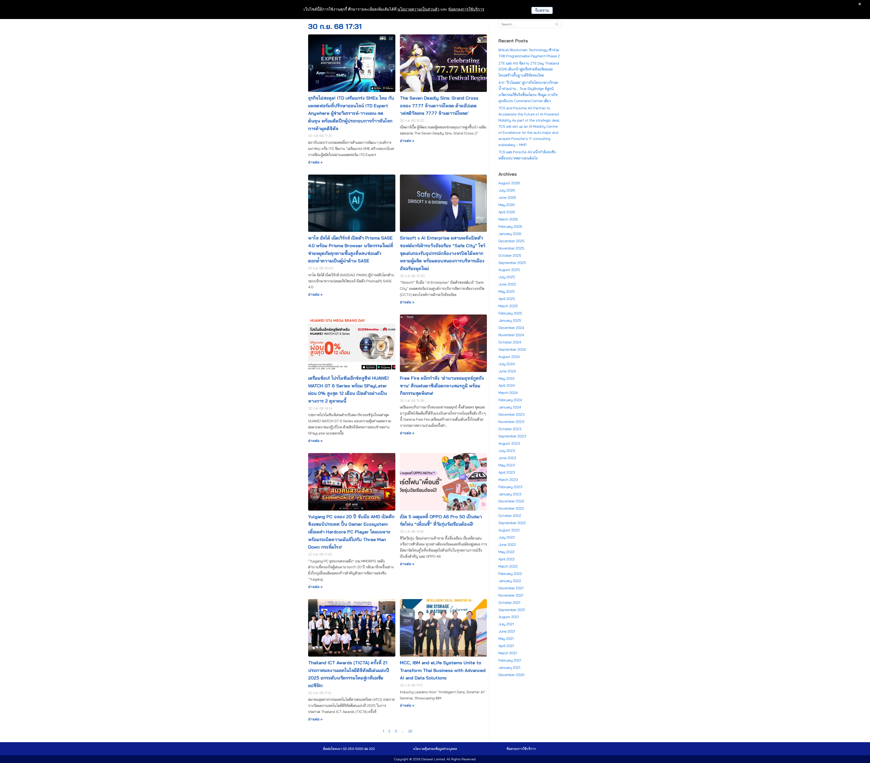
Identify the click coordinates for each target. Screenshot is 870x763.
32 (410, 731)
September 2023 (512, 436)
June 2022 (507, 544)
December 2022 (511, 501)
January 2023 (509, 494)
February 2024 (510, 400)
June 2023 (507, 458)
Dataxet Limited (433, 759)
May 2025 (506, 291)
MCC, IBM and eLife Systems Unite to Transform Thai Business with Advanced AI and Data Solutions (443, 670)
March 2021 (507, 653)
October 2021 (509, 602)
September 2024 (512, 349)
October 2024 (509, 342)
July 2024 (506, 364)
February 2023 (510, 487)
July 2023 (506, 450)
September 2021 (511, 609)
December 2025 (511, 241)
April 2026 (506, 212)
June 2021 (506, 631)
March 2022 (508, 566)
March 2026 (508, 219)
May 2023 (506, 465)
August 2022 (509, 530)
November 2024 (511, 335)
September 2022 (512, 523)
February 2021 (509, 660)
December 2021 (510, 588)
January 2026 (509, 233)
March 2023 (508, 479)
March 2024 (508, 392)
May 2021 (506, 638)
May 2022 (506, 551)
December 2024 (511, 327)
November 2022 (511, 508)
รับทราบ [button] (542, 10)
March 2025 (508, 306)
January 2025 (509, 320)
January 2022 (509, 580)
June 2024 (507, 371)
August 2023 (509, 443)
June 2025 (507, 284)
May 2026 (506, 204)
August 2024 (509, 356)
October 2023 (509, 429)
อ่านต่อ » (315, 162)
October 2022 (509, 515)
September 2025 (512, 262)
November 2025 (511, 248)
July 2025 (506, 277)
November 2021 (510, 595)
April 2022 (506, 559)
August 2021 (508, 616)
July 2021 (506, 624)
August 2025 (509, 269)
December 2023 (511, 414)
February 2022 (510, 573)
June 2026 (507, 197)
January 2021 (509, 667)
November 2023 (511, 421)
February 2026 (510, 226)
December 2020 (511, 674)
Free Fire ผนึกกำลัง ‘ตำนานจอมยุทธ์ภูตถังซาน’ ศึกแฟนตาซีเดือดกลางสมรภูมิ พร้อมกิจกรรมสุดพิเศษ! (442, 385)
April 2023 (506, 472)
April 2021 (506, 645)
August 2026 (509, 183)
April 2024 (506, 385)
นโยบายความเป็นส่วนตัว (418, 9)
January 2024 (509, 407)
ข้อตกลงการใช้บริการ (466, 9)
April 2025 (506, 298)
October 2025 (509, 255)
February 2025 (510, 313)
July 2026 (506, 190)
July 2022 (506, 537)
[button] (435, 748)
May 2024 (506, 378)
